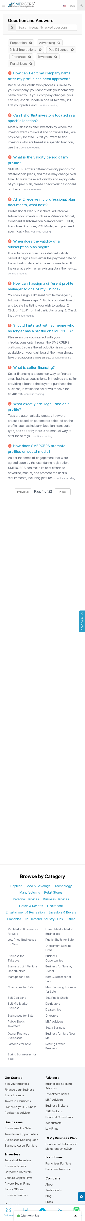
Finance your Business (19, 1089)
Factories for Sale (19, 1044)
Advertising (48, 43)
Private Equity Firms (17, 1183)
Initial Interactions (24, 50)
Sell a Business (55, 1027)
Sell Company (17, 997)
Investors (46, 57)
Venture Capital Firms (18, 1177)
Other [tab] (71, 919)
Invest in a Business (18, 1101)
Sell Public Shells (56, 997)
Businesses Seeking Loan (21, 1139)
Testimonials (53, 1190)
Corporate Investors (18, 1172)
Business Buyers (15, 1166)
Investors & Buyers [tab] (62, 912)
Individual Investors (18, 1160)
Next (63, 491)
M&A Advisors (54, 1021)
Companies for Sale (21, 987)
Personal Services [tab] (26, 899)
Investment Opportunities (21, 1134)
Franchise (20, 57)
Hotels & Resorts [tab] (31, 906)
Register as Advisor (17, 1112)
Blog (48, 1196)
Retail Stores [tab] (53, 892)
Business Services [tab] (56, 899)
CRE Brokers (53, 1111)
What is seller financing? (33, 367)
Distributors (52, 1003)
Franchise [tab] (14, 919)
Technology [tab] (63, 886)
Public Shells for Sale (59, 939)
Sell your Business (17, 1083)
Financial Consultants (59, 1117)
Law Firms (51, 1128)
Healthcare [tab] (55, 906)
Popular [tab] (16, 886)
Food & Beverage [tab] (38, 886)
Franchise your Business (20, 1107)
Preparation (19, 43)
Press (49, 1201)
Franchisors (19, 64)
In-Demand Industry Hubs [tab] (44, 919)
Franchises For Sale (58, 1163)
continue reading (49, 105)
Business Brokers (56, 1105)
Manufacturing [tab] (29, 892)
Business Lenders (16, 1195)
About (49, 1184)
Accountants (53, 1123)
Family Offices (14, 1189)
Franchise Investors (58, 1169)
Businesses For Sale (18, 1128)
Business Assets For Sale (21, 1145)
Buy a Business (14, 1095)
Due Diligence (59, 50)
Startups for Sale (19, 976)
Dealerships (53, 1009)
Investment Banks (57, 1094)
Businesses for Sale (21, 1015)
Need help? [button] (81, 623)
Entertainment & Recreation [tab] (25, 912)
